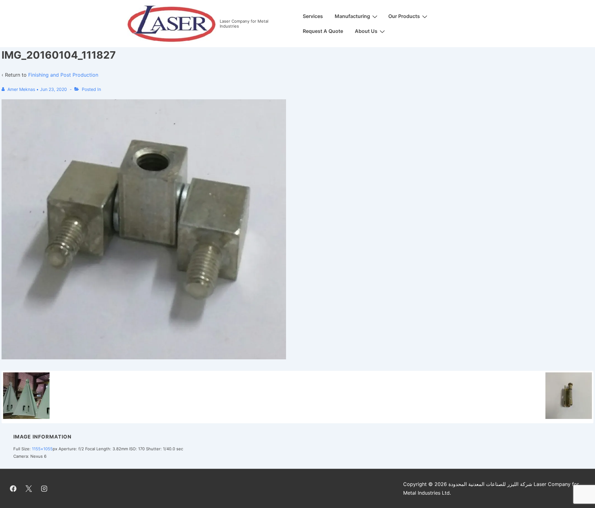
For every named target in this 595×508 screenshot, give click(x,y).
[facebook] (13, 488)
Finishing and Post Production (63, 75)
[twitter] (29, 488)
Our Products (404, 16)
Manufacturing (352, 16)
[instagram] (44, 488)
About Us (366, 31)
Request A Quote (323, 31)
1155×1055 (42, 448)
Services (313, 16)
